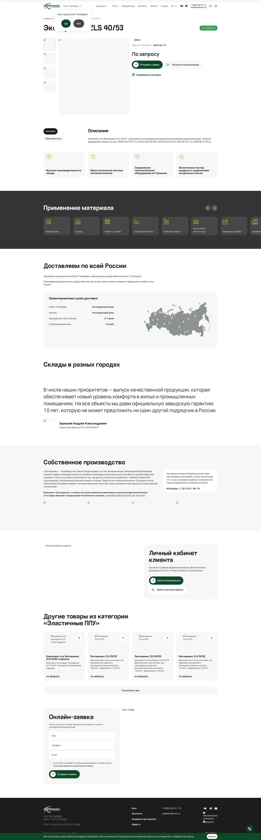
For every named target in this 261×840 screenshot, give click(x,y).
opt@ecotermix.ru (199, 7)
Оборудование (128, 6)
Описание (50, 131)
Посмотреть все (130, 690)
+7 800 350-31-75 (198, 5)
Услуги (115, 6)
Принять (212, 836)
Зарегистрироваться (168, 580)
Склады (164, 6)
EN (175, 6)
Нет (79, 23)
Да (66, 23)
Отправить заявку (149, 64)
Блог (134, 808)
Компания (142, 6)
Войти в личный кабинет (170, 589)
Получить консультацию (185, 64)
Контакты (137, 813)
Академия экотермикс (144, 819)
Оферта (136, 824)
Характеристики (53, 138)
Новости (154, 6)
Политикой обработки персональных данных (73, 765)
